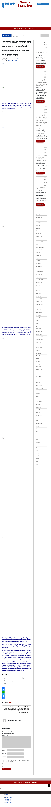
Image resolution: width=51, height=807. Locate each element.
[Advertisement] (25, 17)
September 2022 (40, 345)
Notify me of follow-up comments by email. (14, 763)
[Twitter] (16, 690)
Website (4, 756)
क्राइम (37, 434)
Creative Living (39, 388)
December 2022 (39, 336)
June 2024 (38, 288)
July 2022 (38, 350)
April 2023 (38, 326)
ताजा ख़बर (10, 702)
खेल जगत (37, 437)
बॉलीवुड (37, 448)
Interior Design (39, 409)
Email (4, 753)
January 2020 (39, 369)
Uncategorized (39, 423)
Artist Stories (39, 385)
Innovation (16, 28)
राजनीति (37, 456)
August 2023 (39, 315)
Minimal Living (39, 415)
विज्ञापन (37, 458)
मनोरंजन (37, 453)
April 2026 (38, 228)
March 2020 (38, 366)
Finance (21, 28)
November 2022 (39, 339)
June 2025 (38, 255)
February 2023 (39, 331)
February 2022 (39, 364)
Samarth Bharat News (12, 60)
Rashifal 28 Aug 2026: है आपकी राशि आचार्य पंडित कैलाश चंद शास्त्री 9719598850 (29, 36)
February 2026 (39, 233)
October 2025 (39, 244)
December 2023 (39, 304)
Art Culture (38, 382)
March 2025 (38, 263)
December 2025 (39, 239)
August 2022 (39, 347)
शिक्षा (37, 464)
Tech (37, 420)
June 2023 (38, 320)
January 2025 (39, 269)
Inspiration (38, 407)
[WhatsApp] (16, 692)
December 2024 (39, 271)
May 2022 (38, 356)
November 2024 (39, 274)
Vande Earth (34, 782)
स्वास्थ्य (37, 467)
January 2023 (39, 334)
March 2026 (38, 231)
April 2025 (38, 260)
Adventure (31, 28)
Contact (3, 4)
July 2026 (38, 220)
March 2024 (38, 296)
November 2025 (39, 241)
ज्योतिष (37, 439)
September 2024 (40, 279)
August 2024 (39, 282)
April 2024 (38, 293)
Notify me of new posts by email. (11, 766)
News (37, 418)
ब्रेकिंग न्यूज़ (38, 450)
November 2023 (39, 307)
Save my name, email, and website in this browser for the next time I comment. (16, 761)
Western (38, 428)
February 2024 (39, 298)
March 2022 (38, 361)
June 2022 (38, 353)
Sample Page (8, 4)
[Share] (16, 698)
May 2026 (38, 225)
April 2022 (38, 358)
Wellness (26, 28)
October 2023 (39, 309)
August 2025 (39, 250)
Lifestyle (38, 412)
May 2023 (38, 323)
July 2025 (38, 252)
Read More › (40, 66)
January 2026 (39, 236)
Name (4, 750)
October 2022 (39, 342)
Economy (38, 393)
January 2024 (39, 301)
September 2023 (40, 312)
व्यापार (37, 461)
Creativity (38, 390)
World (37, 431)
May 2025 (38, 258)
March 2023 (38, 328)
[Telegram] (16, 694)
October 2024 (39, 277)
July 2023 (38, 317)
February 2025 (39, 266)
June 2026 (38, 222)
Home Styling (39, 401)
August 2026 (39, 217)
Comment (5, 735)
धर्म (36, 445)
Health (36, 28)
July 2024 (38, 285)
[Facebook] (16, 688)
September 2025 (40, 247)
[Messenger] (16, 696)
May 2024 (38, 290)
